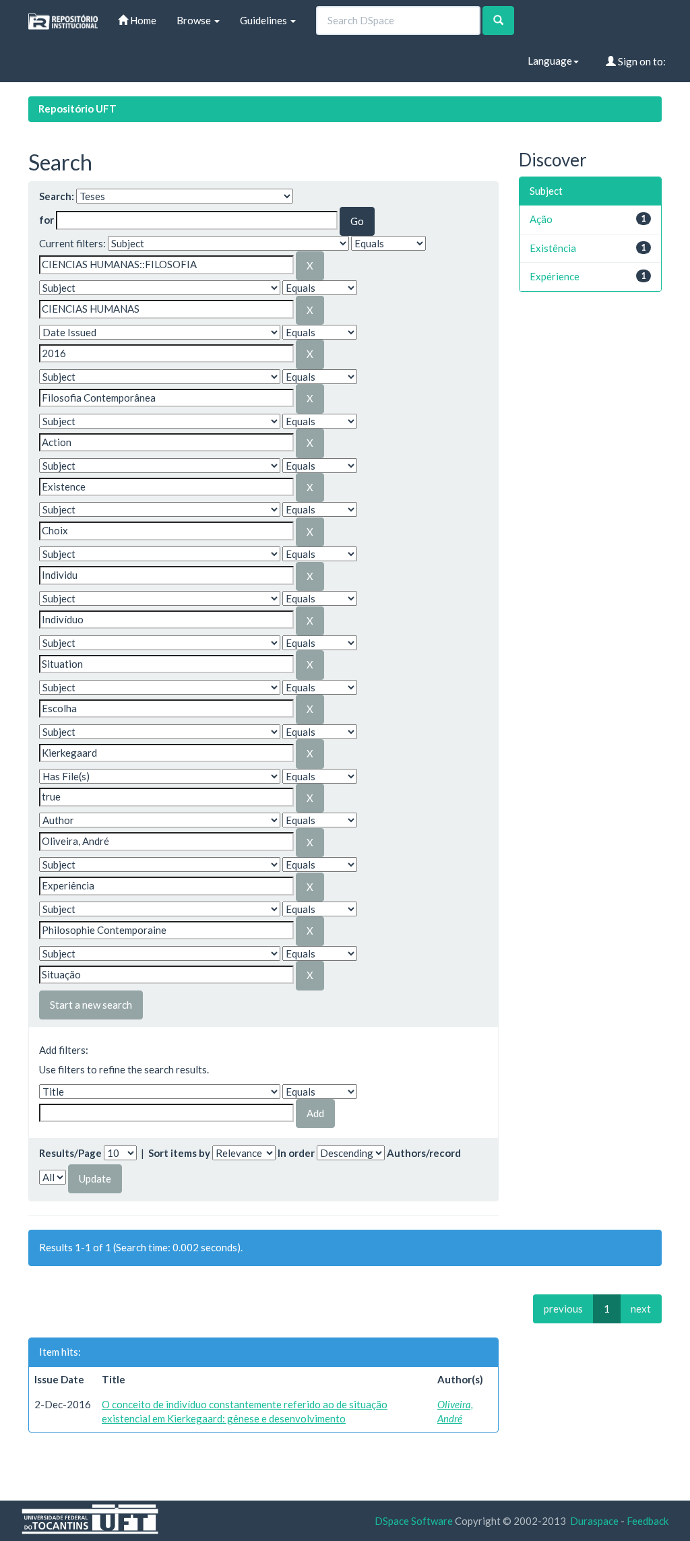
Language (550, 61)
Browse (195, 20)
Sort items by (179, 1153)
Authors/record (424, 1153)
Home (142, 20)
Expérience (554, 276)
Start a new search (91, 1005)
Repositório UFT (77, 108)
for (46, 220)
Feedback (647, 1521)
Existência (553, 248)
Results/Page (70, 1153)
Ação (541, 219)
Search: (56, 196)
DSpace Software (414, 1521)
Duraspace (594, 1521)
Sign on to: (641, 61)
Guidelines (264, 20)
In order (296, 1153)
